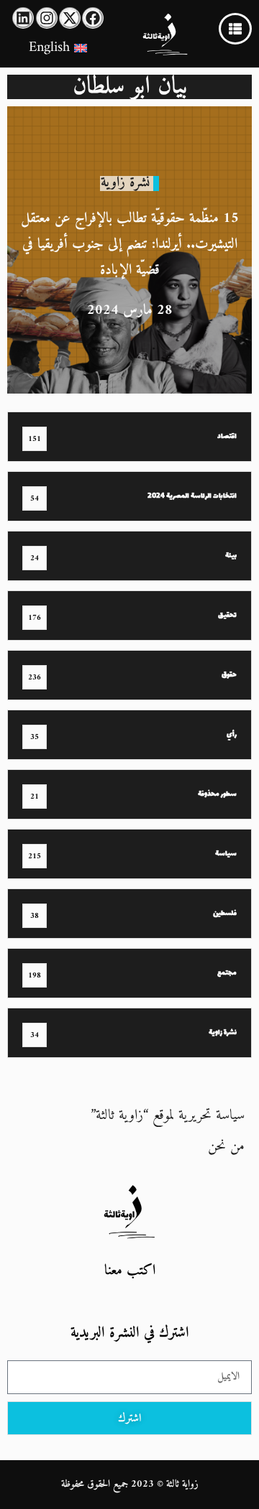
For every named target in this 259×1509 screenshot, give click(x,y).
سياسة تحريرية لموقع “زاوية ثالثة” (168, 1115)
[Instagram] (47, 18)
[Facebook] (93, 18)
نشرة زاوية (125, 182)
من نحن (226, 1146)
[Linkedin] (23, 18)
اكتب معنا (129, 1270)
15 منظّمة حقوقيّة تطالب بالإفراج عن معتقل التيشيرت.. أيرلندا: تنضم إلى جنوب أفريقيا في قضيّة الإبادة (130, 245)
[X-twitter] (70, 18)
